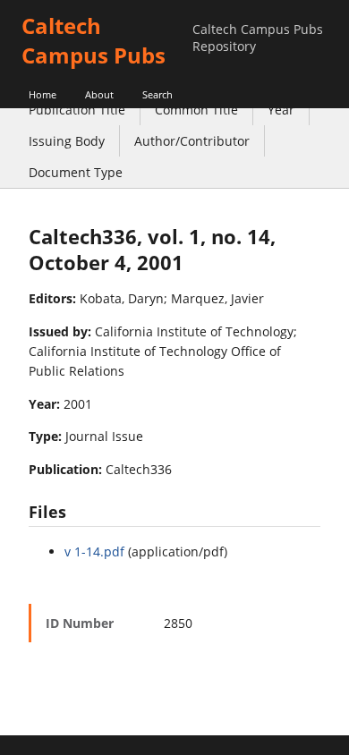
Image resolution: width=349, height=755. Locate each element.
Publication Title (77, 109)
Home (42, 94)
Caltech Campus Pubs (93, 40)
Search (157, 94)
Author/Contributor (192, 140)
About (99, 94)
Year (281, 109)
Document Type (76, 172)
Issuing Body (67, 140)
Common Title (196, 109)
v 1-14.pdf (94, 551)
